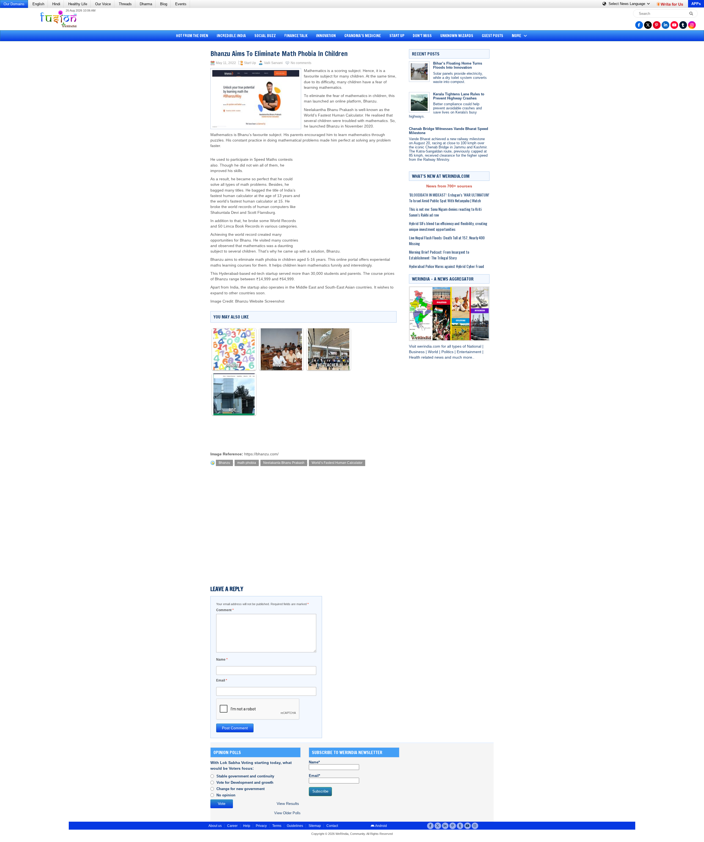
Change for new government (240, 789)
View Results (288, 804)
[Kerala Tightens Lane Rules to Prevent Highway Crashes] (419, 102)
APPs (696, 4)
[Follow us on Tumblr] (683, 25)
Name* (314, 762)
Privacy (261, 826)
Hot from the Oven (192, 35)
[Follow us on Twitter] (648, 25)
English (38, 4)
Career (232, 826)
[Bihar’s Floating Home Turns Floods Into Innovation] (419, 71)
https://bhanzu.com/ (261, 454)
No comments (301, 63)
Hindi (56, 4)
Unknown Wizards (456, 35)
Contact (332, 826)
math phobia (246, 463)
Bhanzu (224, 463)
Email (221, 680)
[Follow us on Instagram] (692, 25)
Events (180, 4)
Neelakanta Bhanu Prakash (283, 463)
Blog (163, 4)
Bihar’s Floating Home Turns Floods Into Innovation (457, 65)
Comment (225, 610)
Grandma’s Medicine (362, 35)
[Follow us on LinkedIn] (665, 25)
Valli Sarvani (273, 63)
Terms (276, 826)
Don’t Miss (422, 35)
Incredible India (231, 35)
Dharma (146, 4)
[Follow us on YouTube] (674, 25)
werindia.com (429, 346)
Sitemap (315, 826)
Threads (125, 4)
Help (246, 826)
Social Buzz (265, 35)
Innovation (326, 35)
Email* (314, 776)
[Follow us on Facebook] (639, 25)
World (433, 352)
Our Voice (103, 4)
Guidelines (295, 826)
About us (215, 826)
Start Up (397, 35)
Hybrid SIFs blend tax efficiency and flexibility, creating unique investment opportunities (448, 226)
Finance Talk (295, 35)
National (474, 346)
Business (417, 352)
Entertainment (469, 352)
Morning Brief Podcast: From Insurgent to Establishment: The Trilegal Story (439, 255)
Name (222, 659)
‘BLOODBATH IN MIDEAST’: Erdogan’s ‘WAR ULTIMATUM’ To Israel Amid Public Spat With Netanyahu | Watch (449, 197)
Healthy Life (77, 4)
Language (627, 4)
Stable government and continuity (245, 776)
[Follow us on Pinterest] (657, 25)
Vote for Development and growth (244, 782)
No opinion (225, 795)
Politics (448, 352)
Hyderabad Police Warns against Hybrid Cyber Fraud (446, 266)
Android (381, 826)
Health (415, 357)
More (517, 35)
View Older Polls (287, 813)
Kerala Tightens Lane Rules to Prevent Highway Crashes (458, 96)
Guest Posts (492, 35)
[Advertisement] (25, 127)
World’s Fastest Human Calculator (337, 463)
